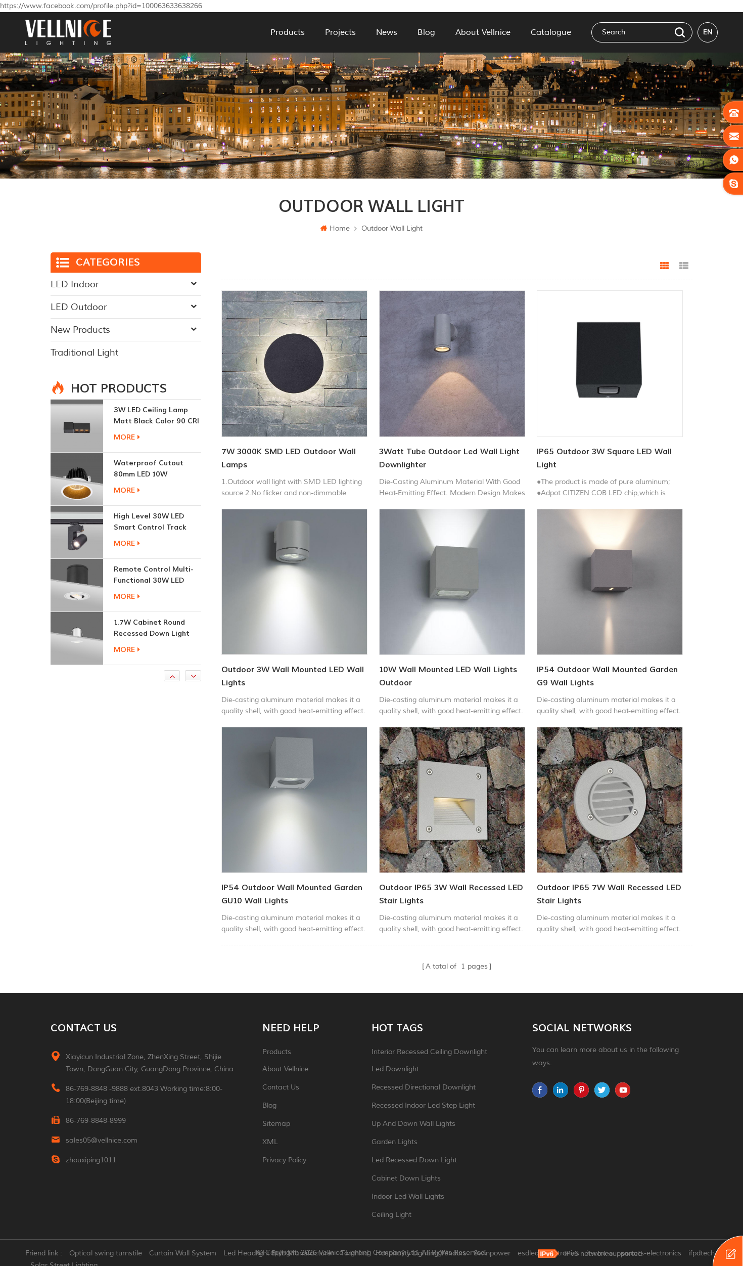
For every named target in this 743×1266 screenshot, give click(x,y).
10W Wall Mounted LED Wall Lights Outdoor (448, 676)
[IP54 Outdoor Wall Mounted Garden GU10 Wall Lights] (294, 800)
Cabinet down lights (406, 1178)
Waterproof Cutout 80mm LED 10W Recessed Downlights (151, 416)
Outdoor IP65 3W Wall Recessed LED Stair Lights (451, 894)
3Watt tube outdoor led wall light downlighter (449, 458)
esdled (528, 1253)
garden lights (394, 1142)
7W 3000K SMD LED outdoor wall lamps (288, 458)
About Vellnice (482, 32)
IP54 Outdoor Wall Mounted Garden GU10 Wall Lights (291, 894)
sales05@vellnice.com (101, 1140)
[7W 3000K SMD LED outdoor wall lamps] (294, 363)
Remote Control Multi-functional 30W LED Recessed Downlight (154, 522)
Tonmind (354, 1253)
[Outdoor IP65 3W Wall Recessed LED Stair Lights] (452, 800)
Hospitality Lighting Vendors (421, 1253)
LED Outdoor (79, 307)
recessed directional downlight (424, 1087)
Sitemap (276, 1123)
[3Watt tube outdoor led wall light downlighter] (452, 363)
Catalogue (551, 32)
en (708, 32)
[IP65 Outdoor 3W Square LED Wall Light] (610, 363)
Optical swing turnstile (105, 1253)
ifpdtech (701, 1253)
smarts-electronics (651, 1253)
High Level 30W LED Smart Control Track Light (150, 469)
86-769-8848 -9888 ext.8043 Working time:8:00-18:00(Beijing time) (144, 1094)
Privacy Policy (284, 1160)
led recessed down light (414, 1160)
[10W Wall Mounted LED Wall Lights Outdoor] (452, 582)
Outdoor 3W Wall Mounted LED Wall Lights (292, 676)
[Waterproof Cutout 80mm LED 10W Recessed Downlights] (77, 426)
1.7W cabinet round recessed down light (152, 574)
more (124, 437)
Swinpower (492, 1253)
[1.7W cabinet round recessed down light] (77, 585)
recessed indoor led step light (423, 1105)
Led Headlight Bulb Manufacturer (278, 1253)
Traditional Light (84, 352)
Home (340, 228)
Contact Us (280, 1087)
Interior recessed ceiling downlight (429, 1051)
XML (270, 1142)
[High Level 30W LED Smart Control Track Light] (77, 479)
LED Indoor (75, 284)
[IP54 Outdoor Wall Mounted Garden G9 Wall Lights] (610, 582)
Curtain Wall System (182, 1253)
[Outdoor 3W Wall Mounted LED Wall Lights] (294, 582)
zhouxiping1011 (91, 1160)
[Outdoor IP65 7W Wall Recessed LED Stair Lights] (610, 800)
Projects (340, 32)
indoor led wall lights (408, 1196)
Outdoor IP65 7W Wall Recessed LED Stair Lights (609, 894)
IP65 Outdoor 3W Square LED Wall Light (604, 458)
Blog (426, 32)
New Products (80, 329)
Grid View (664, 266)
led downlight (395, 1069)
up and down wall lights (413, 1123)
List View (683, 266)
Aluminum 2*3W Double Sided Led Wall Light (155, 628)
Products (287, 32)
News (386, 32)
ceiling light (391, 1214)
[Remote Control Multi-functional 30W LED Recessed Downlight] (77, 532)
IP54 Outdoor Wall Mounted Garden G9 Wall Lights (607, 676)
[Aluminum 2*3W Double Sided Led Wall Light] (77, 638)
